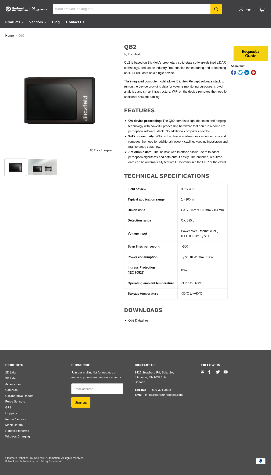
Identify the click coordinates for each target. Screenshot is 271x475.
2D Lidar (11, 372)
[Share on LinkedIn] (246, 72)
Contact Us (75, 22)
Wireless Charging (17, 436)
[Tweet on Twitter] (240, 72)
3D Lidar (11, 378)
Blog (56, 22)
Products (13, 22)
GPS (8, 407)
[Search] (216, 9)
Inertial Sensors (15, 419)
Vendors (36, 22)
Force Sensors (15, 401)
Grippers (11, 413)
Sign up (81, 402)
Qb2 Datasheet (138, 320)
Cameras (11, 389)
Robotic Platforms (17, 430)
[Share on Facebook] (233, 72)
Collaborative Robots (19, 395)
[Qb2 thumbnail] (16, 167)
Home (9, 35)
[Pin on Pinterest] (253, 72)
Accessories (13, 384)
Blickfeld (134, 54)
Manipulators (14, 424)
